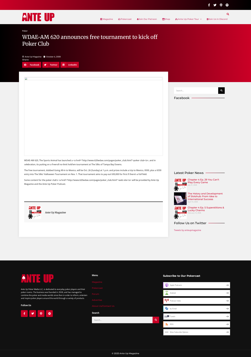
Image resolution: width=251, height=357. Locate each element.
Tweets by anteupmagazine (187, 230)
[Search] (221, 90)
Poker (25, 30)
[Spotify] (227, 5)
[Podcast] (221, 5)
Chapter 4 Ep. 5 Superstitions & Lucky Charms (206, 209)
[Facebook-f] (209, 5)
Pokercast (126, 19)
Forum (95, 294)
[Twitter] (215, 5)
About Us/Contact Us (103, 306)
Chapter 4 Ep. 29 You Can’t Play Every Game (203, 181)
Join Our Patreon (148, 19)
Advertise (97, 300)
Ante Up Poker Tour (188, 19)
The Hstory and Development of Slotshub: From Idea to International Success (205, 196)
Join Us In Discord (218, 19)
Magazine (107, 19)
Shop (167, 19)
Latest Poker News (189, 173)
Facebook (182, 98)
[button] (228, 14)
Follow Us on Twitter (190, 223)
